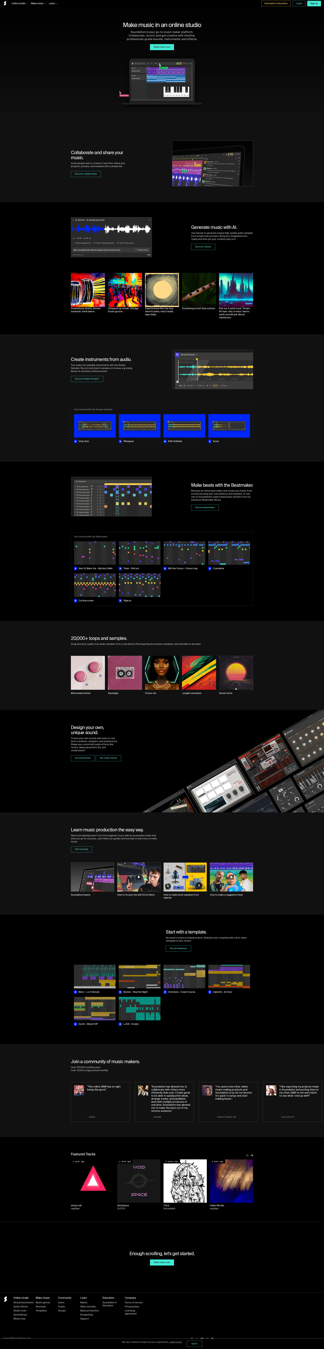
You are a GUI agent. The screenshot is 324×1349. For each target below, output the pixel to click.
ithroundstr (169, 1209)
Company (130, 1298)
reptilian (75, 1209)
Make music (37, 3)
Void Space (123, 1205)
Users (61, 1303)
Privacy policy (132, 1307)
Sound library (20, 1315)
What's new (19, 1319)
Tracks (61, 1307)
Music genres (43, 1303)
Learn (52, 3)
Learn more (175, 1342)
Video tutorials (88, 1307)
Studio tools (19, 1311)
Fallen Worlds (217, 1205)
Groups (62, 1311)
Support (84, 1319)
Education (108, 1298)
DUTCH (121, 1209)
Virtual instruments (23, 1303)
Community (64, 1298)
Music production (89, 1311)
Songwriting (86, 1315)
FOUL (167, 1205)
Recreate (41, 1307)
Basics (83, 1303)
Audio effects (20, 1307)
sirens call (76, 1205)
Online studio (19, 3)
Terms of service (134, 1303)
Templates (41, 1311)
